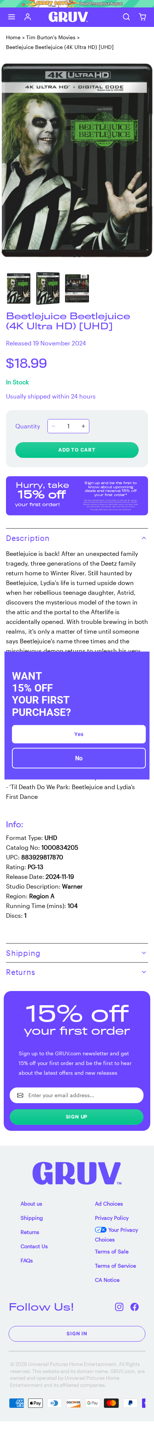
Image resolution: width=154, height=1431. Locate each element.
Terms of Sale (112, 1251)
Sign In (77, 1333)
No (79, 757)
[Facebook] (134, 1306)
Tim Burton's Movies (51, 37)
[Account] (28, 17)
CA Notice (107, 1280)
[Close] (141, 661)
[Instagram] (119, 1306)
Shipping (32, 1218)
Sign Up (77, 1117)
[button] (12, 17)
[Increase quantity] (83, 426)
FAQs (27, 1260)
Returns (30, 1232)
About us (31, 1203)
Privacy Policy (112, 1218)
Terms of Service (115, 1265)
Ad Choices (109, 1203)
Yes (78, 734)
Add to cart (77, 450)
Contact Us (34, 1246)
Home (13, 37)
